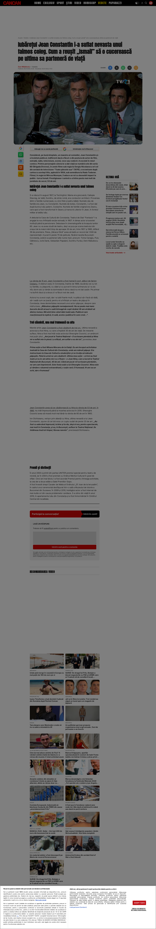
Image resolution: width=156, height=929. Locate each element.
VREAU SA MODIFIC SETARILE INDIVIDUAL (138, 909)
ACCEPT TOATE (139, 903)
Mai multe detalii (40, 900)
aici (18, 916)
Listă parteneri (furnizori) (78, 907)
